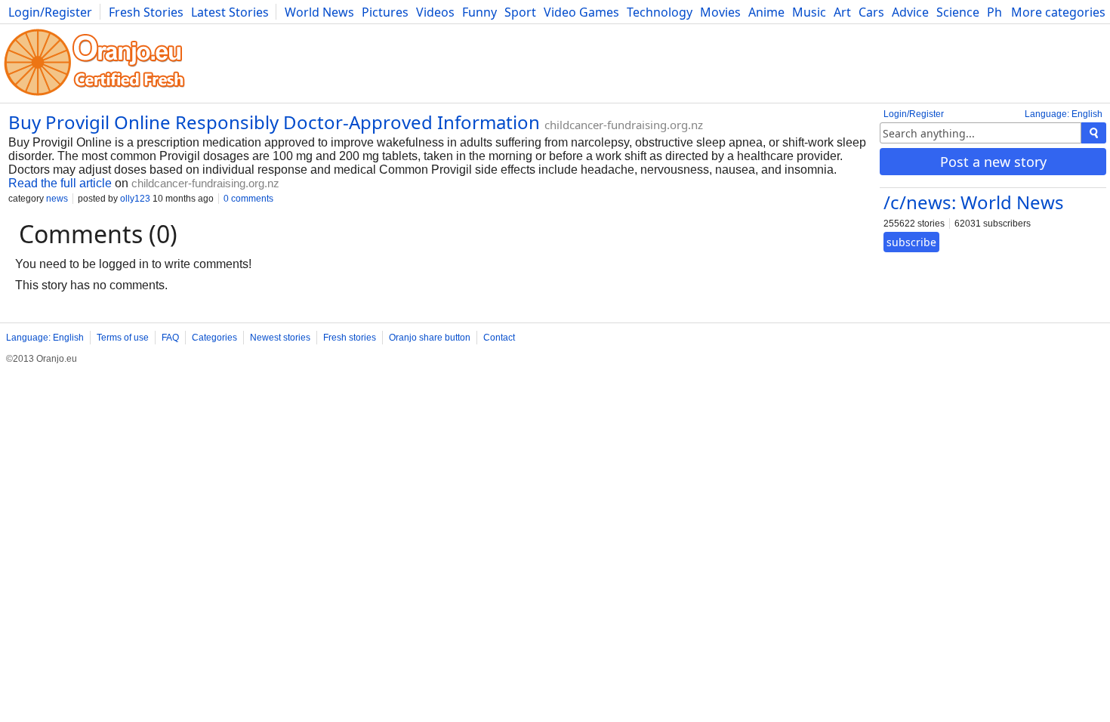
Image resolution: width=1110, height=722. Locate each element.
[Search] (1093, 132)
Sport (520, 12)
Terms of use (123, 337)
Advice (910, 12)
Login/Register (50, 12)
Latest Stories (230, 12)
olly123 (135, 198)
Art (842, 12)
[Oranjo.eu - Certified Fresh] (94, 95)
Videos (435, 12)
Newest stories (280, 337)
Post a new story (993, 162)
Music (809, 12)
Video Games (581, 12)
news (57, 198)
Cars (871, 12)
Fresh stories (349, 337)
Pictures (385, 12)
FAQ (170, 337)
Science (957, 12)
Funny (479, 12)
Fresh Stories (146, 12)
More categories (1058, 12)
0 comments (248, 198)
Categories (214, 337)
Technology (659, 12)
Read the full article (60, 183)
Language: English (1063, 114)
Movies (720, 12)
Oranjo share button (429, 337)
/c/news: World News (973, 202)
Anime (766, 12)
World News (319, 12)
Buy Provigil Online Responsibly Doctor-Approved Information (274, 122)
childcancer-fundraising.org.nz (623, 124)
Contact (499, 337)
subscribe (911, 242)
